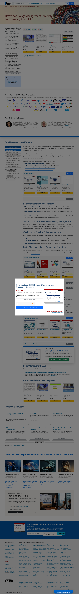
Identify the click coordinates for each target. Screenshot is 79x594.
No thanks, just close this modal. (57, 312)
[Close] (62, 280)
